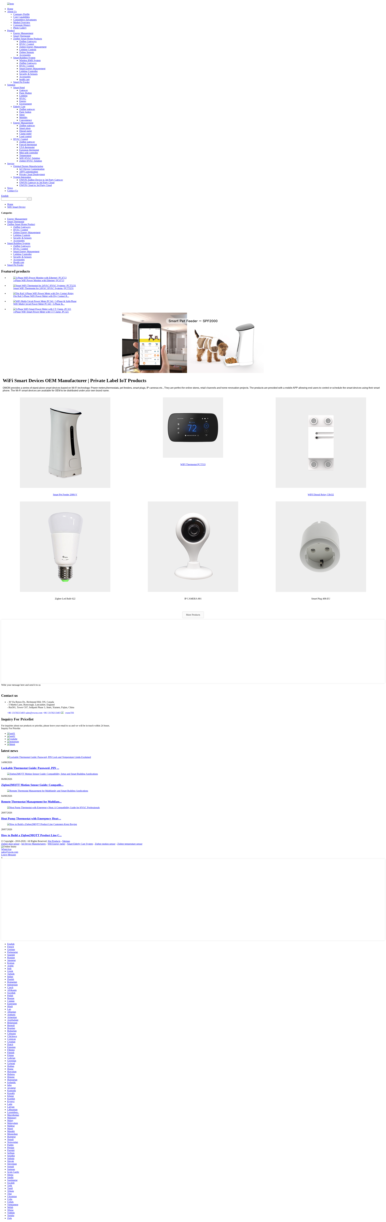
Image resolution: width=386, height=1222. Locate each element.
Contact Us (12, 190)
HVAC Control (26, 44)
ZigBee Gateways (27, 41)
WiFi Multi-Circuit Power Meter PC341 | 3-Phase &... (39, 304)
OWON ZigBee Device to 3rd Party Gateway (41, 180)
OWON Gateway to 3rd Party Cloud (36, 182)
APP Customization (28, 171)
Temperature (25, 155)
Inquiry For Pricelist (10, 728)
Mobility (23, 117)
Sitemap (66, 841)
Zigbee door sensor (10, 844)
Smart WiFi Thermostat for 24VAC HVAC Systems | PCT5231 (43, 288)
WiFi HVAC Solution (29, 158)
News (10, 188)
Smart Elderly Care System (80, 844)
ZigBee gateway (27, 109)
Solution (11, 85)
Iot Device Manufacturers (33, 844)
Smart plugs (25, 128)
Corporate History (21, 25)
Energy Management (23, 33)
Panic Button (25, 93)
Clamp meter (25, 133)
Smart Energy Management (32, 68)
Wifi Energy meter (56, 844)
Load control (25, 136)
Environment (25, 104)
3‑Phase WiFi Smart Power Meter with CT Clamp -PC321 (41, 312)
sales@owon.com (9, 852)
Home (10, 9)
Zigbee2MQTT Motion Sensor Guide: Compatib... (32, 784)
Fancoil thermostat (28, 144)
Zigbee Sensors (26, 52)
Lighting (23, 95)
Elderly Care (19, 106)
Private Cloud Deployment (32, 174)
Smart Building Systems (18, 243)
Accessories (25, 55)
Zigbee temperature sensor (129, 844)
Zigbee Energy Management (32, 47)
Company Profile (21, 14)
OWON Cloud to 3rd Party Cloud (35, 185)
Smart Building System (24, 57)
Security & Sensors (28, 74)
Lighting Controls (27, 49)
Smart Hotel (19, 87)
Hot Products (54, 841)
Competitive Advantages (25, 19)
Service (10, 163)
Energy (22, 101)
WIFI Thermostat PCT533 (193, 464)
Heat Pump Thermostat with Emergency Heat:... (31, 818)
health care (24, 79)
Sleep (22, 114)
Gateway (23, 90)
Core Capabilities (21, 17)
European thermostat (29, 150)
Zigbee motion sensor (105, 844)
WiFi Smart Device (16, 207)
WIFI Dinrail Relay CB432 (321, 494)
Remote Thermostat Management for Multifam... (31, 801)
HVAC (22, 98)
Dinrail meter (25, 131)
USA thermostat (27, 147)
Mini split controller (28, 152)
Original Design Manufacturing (28, 166)
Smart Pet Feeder (21, 82)
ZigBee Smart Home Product (21, 224)
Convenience (25, 120)
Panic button (25, 112)
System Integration (22, 177)
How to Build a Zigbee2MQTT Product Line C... (31, 835)
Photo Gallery (20, 28)
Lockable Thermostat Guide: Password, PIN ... (30, 768)
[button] (193, 615)
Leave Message (8, 854)
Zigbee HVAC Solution (30, 161)
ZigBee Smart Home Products (27, 38)
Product (11, 30)
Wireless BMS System (30, 60)
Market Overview (21, 22)
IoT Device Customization (31, 169)
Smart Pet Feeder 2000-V (65, 494)
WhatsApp (6, 849)
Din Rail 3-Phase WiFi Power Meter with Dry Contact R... (41, 296)
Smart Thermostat (21, 36)
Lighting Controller (28, 71)
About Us (12, 11)
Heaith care (18, 262)
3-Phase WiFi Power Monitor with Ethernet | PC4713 (38, 280)
